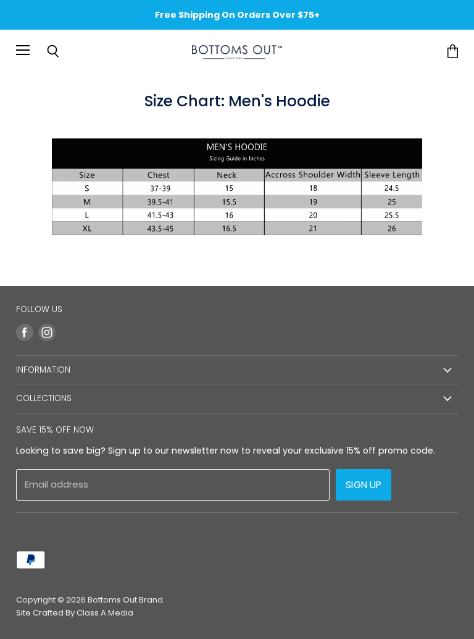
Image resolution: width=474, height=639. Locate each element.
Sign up (363, 484)
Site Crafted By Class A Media (74, 613)
